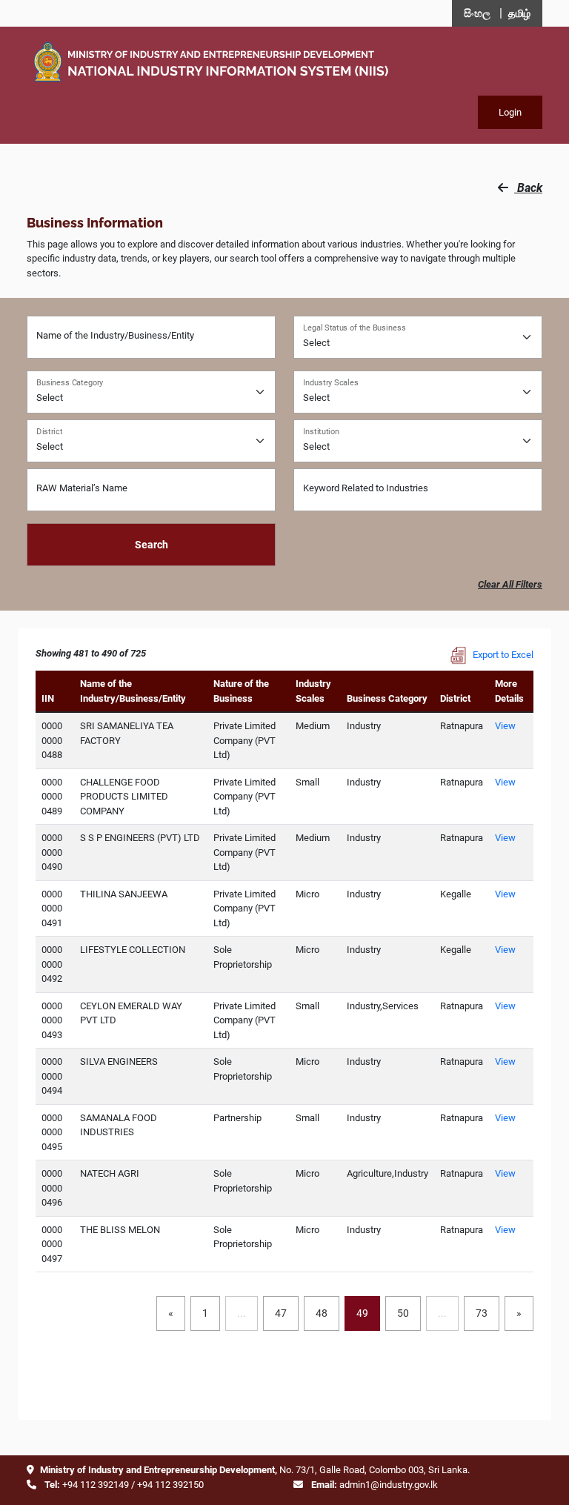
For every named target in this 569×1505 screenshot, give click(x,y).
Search (151, 545)
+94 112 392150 (170, 1484)
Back (528, 188)
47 (281, 1313)
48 (321, 1313)
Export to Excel (501, 654)
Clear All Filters (510, 584)
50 (403, 1313)
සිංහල (477, 13)
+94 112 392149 (95, 1484)
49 (362, 1313)
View (505, 725)
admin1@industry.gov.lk (388, 1484)
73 (482, 1313)
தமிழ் (519, 13)
